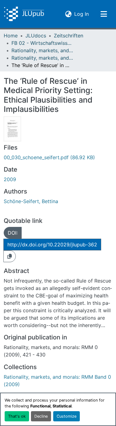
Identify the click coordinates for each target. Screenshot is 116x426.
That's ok (17, 416)
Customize (66, 416)
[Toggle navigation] (103, 14)
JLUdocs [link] (35, 35)
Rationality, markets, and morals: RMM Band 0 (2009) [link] (42, 58)
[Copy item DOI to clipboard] (9, 256)
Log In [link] (81, 14)
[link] (58, 157)
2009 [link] (10, 179)
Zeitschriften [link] (68, 35)
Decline (41, 416)
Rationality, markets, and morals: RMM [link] (42, 50)
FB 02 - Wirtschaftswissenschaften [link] (42, 43)
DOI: (13, 233)
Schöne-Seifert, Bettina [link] (31, 201)
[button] (24, 14)
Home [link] (11, 35)
